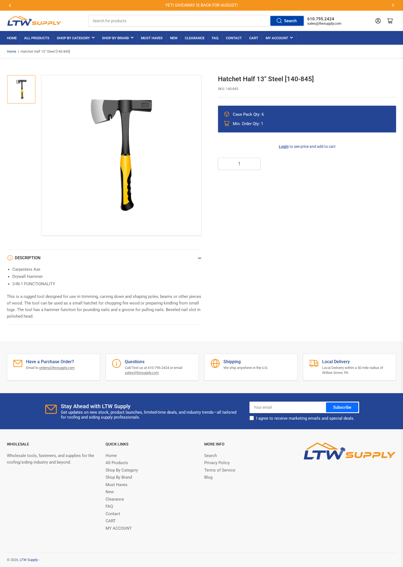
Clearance (195, 38)
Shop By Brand (115, 38)
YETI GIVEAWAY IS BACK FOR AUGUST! (201, 5)
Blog (208, 477)
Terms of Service (219, 470)
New (173, 38)
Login (284, 146)
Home (12, 38)
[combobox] (196, 21)
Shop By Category (73, 38)
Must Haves (152, 38)
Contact (234, 38)
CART (253, 38)
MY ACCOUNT (277, 38)
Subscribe (342, 407)
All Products (36, 38)
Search (290, 20)
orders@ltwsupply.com (57, 368)
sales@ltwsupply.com (324, 23)
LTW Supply (29, 560)
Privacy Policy (217, 462)
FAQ (215, 38)
